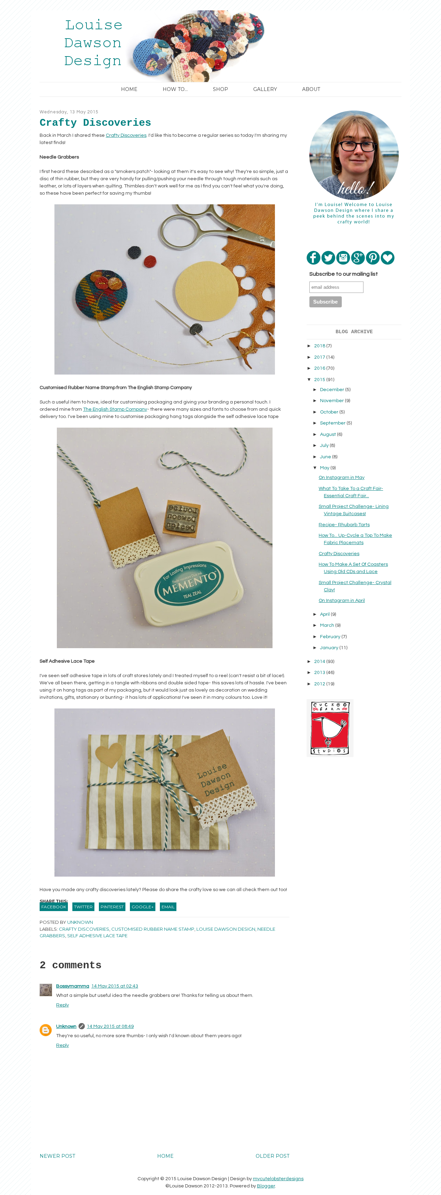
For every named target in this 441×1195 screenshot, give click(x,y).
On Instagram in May (342, 477)
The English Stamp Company (115, 409)
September (333, 423)
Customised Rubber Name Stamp (152, 929)
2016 (320, 368)
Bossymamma (72, 986)
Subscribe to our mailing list (343, 274)
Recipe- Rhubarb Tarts (344, 524)
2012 (320, 684)
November (332, 400)
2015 (320, 379)
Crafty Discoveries (126, 135)
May (325, 468)
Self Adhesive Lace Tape (97, 935)
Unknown (66, 1026)
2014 (320, 661)
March (327, 625)
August (328, 434)
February (330, 636)
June (326, 456)
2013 (320, 672)
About (311, 89)
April (325, 614)
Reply (62, 1005)
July (325, 445)
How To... (175, 89)
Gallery (265, 89)
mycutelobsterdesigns (278, 1178)
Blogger (266, 1186)
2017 (320, 357)
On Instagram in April (342, 600)
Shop (220, 89)
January (329, 647)
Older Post (272, 1156)
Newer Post (57, 1156)
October (329, 412)
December (332, 389)
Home (129, 89)
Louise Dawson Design (225, 929)
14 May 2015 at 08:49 (110, 1026)
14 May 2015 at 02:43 (114, 986)
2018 (320, 346)
